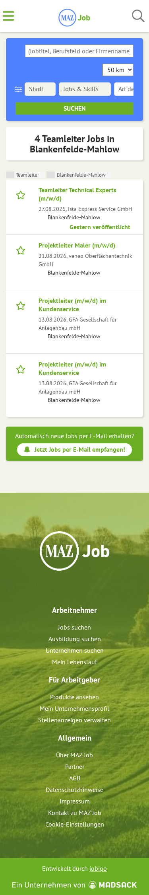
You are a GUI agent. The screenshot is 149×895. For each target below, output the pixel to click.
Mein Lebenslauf (74, 662)
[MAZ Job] (74, 16)
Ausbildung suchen (74, 639)
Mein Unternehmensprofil (74, 708)
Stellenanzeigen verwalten (74, 720)
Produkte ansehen (74, 697)
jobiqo (98, 868)
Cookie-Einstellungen (74, 824)
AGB (74, 778)
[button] (20, 89)
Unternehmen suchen (75, 650)
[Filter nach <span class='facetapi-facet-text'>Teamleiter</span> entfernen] (10, 175)
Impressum (75, 801)
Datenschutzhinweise (74, 790)
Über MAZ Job (74, 755)
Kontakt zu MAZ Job (74, 813)
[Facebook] (68, 587)
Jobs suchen (74, 627)
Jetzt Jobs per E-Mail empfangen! (80, 449)
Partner (74, 766)
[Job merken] (22, 194)
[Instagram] (82, 587)
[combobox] (79, 51)
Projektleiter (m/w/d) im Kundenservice (72, 304)
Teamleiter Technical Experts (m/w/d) (77, 194)
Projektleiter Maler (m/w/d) (77, 245)
